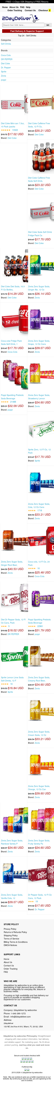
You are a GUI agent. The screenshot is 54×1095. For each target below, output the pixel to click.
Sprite (3, 71)
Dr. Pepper (6, 67)
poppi (3, 79)
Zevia (3, 75)
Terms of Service (11, 938)
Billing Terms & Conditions (16, 941)
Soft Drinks (6, 43)
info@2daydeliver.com (21, 1016)
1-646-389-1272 (18, 1013)
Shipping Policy (11, 935)
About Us (14, 7)
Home (5, 7)
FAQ (22, 7)
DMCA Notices (10, 945)
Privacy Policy (10, 928)
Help (28, 7)
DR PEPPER (6, 59)
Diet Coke (5, 63)
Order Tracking (14, 10)
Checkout (43, 10)
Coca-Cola (6, 55)
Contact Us (30, 10)
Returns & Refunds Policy (15, 932)
